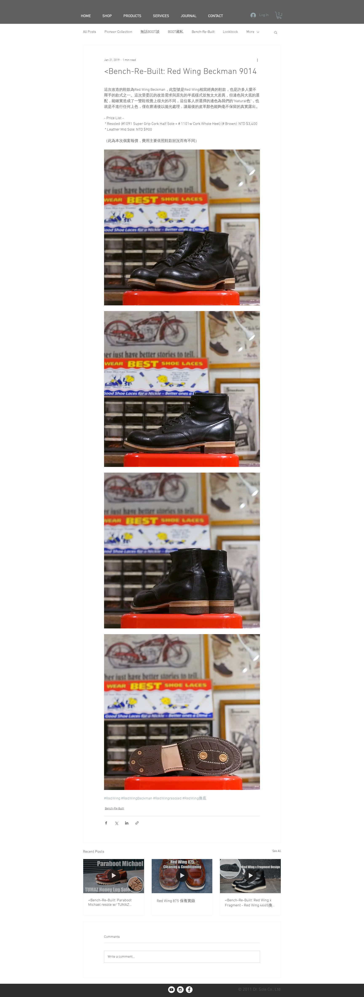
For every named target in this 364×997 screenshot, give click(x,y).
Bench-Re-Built (203, 32)
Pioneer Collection (118, 32)
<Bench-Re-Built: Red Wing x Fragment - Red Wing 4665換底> (248, 903)
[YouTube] (171, 989)
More (250, 32)
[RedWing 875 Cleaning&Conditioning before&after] (182, 876)
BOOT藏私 (175, 32)
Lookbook (230, 32)
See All (276, 851)
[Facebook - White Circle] (189, 989)
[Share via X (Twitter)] (116, 823)
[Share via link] (137, 823)
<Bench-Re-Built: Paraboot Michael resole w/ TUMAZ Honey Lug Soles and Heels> (111, 902)
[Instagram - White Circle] (180, 989)
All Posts (89, 32)
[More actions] (257, 60)
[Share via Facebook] (106, 823)
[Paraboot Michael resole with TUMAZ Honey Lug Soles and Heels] (113, 876)
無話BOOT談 (150, 32)
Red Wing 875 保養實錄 (176, 901)
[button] (279, 15)
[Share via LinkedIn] (127, 823)
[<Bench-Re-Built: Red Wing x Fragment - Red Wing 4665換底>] (250, 876)
